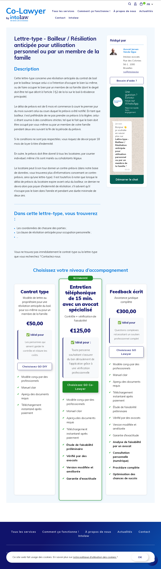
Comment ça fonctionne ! (94, 11)
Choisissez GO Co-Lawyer (80, 386)
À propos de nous (125, 11)
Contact (60, 17)
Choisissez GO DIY (34, 366)
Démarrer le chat (127, 179)
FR (148, 4)
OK (140, 557)
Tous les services (63, 11)
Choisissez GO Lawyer (126, 351)
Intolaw (74, 17)
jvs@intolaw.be (131, 71)
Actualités (146, 11)
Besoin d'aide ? (127, 80)
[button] (34, 389)
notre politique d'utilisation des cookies (95, 557)
